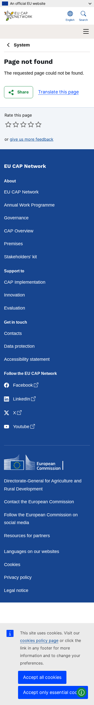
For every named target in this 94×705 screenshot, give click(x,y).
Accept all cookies (42, 677)
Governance (16, 217)
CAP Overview (18, 230)
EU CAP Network (21, 191)
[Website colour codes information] (81, 692)
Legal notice (16, 590)
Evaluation (14, 308)
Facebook (26, 385)
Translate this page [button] (58, 91)
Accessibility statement (27, 359)
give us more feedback (31, 139)
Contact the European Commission (39, 501)
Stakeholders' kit (20, 256)
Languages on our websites (31, 551)
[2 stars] (12, 124)
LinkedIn (25, 398)
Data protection (19, 346)
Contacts (13, 333)
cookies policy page (39, 640)
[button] (18, 92)
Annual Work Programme (29, 205)
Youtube (24, 426)
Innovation (14, 294)
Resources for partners (27, 535)
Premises (13, 243)
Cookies (12, 564)
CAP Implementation (24, 282)
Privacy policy (18, 577)
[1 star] (8, 124)
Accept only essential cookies (54, 692)
